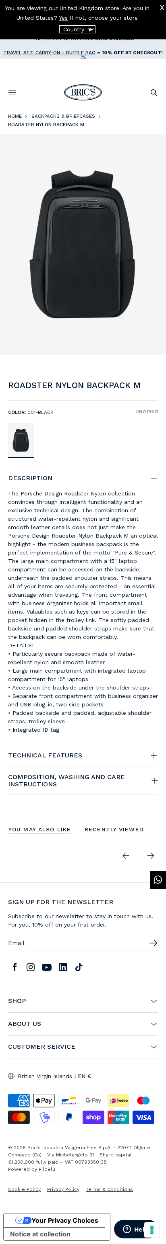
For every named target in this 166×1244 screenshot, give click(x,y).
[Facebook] (14, 967)
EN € (84, 1076)
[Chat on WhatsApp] (158, 880)
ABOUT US (24, 1023)
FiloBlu (47, 1169)
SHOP (17, 1001)
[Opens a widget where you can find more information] (136, 1230)
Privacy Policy (63, 1189)
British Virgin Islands (45, 1076)
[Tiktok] (79, 967)
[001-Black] (21, 440)
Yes (63, 17)
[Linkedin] (62, 967)
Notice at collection (40, 1234)
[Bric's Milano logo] (83, 92)
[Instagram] (30, 967)
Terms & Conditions (109, 1189)
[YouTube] (46, 967)
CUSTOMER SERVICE (41, 1046)
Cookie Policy (24, 1189)
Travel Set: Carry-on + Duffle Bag (49, 46)
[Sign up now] (153, 943)
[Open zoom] (83, 244)
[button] (153, 387)
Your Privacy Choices (64, 1220)
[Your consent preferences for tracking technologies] (152, 1230)
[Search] (153, 92)
